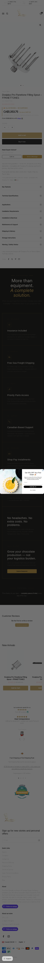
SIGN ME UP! (33, 486)
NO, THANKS (33, 490)
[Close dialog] (42, 470)
